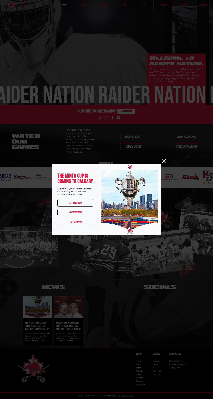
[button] (164, 161)
